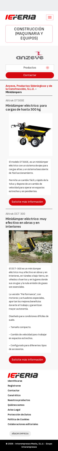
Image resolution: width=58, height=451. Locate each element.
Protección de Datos (19, 414)
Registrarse (14, 385)
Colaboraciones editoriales (23, 424)
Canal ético (14, 395)
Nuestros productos (19, 400)
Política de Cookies (18, 419)
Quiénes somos (16, 405)
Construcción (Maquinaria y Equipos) (29, 34)
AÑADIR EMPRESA (20, 433)
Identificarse (15, 380)
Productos (29, 67)
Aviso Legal (14, 409)
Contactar (29, 75)
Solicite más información (27, 201)
